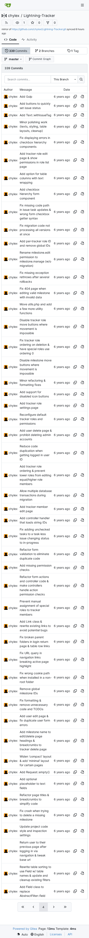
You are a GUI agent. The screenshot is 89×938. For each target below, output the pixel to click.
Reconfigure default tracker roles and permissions (33, 419)
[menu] (22, 934)
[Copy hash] (75, 97)
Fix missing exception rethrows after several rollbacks (34, 277)
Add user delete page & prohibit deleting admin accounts (36, 435)
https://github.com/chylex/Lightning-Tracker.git (39, 29)
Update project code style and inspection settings (34, 831)
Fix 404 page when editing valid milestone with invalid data (35, 293)
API (70, 934)
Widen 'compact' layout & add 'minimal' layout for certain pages (35, 761)
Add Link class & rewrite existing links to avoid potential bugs (35, 626)
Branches (46, 51)
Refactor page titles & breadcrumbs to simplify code (34, 799)
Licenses (56, 934)
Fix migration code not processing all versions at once (35, 230)
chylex (13, 16)
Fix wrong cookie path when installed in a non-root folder (36, 677)
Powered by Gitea (25, 928)
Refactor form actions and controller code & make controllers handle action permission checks (34, 585)
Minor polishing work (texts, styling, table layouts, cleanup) (33, 126)
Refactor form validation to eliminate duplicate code (34, 554)
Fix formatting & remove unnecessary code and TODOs (34, 705)
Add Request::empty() (35, 772)
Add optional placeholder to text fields (32, 784)
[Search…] (81, 79)
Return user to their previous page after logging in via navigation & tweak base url (33, 851)
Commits (18, 51)
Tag (75, 51)
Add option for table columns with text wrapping (33, 178)
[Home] (8, 5)
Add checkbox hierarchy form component (30, 194)
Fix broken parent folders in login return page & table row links (35, 642)
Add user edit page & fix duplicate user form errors (35, 720)
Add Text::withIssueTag (35, 115)
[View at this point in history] (82, 97)
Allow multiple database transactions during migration (36, 495)
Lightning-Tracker (39, 16)
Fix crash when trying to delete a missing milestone (34, 815)
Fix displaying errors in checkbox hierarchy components (35, 142)
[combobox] (64, 79)
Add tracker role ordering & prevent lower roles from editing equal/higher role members (35, 475)
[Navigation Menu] (83, 5)
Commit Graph (41, 59)
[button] (17, 23)
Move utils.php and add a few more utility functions (36, 309)
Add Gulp (26, 96)
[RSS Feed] (6, 23)
